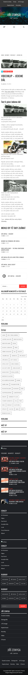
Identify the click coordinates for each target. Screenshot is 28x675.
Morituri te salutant (7, 376)
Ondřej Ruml (5, 384)
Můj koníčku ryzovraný (8, 380)
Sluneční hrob (17, 392)
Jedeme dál (8, 219)
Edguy (2, 518)
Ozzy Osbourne (5, 530)
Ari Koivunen (4, 515)
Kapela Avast (10, 5)
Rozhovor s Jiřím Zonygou (16, 502)
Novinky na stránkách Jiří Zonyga (10, 241)
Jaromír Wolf (5, 355)
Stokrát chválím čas (7, 401)
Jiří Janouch (22, 355)
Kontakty (18, 5)
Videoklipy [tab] (17, 453)
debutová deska (18, 339)
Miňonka (4, 259)
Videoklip (3, 221)
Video (11, 71)
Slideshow (22, 500)
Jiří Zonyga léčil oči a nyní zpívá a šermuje (12, 257)
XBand (17, 409)
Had (15, 351)
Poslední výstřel (15, 384)
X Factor (15, 459)
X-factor (11, 409)
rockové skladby (6, 388)
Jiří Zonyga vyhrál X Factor (16, 461)
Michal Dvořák (15, 372)
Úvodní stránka (7, 1)
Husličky (20, 351)
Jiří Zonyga (21, 1)
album (3, 335)
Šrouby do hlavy (6, 413)
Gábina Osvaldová (6, 351)
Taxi (16, 401)
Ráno (22, 388)
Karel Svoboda (15, 364)
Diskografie (5, 579)
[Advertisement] (14, 40)
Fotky (14, 1)
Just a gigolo (13, 360)
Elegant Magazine (10, 672)
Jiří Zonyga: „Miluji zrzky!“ (8, 265)
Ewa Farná (4, 521)
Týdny (20, 401)
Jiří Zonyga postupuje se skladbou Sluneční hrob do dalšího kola (16, 492)
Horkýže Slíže (4, 524)
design (14, 343)
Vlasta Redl (17, 405)
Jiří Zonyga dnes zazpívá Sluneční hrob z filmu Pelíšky (17, 481)
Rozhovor (16, 388)
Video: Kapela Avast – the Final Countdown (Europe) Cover (12, 249)
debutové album (6, 343)
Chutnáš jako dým (6, 339)
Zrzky (22, 409)
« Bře (2, 320)
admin (4, 84)
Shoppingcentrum (6, 392)
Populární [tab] (4, 453)
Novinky (6, 71)
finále (16, 347)
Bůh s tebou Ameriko (13, 335)
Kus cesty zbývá (9, 92)
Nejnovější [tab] (11, 453)
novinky (19, 380)
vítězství (4, 409)
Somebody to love (13, 396)
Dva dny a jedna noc (7, 347)
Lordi (2, 527)
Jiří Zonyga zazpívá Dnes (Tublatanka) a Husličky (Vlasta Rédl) (17, 471)
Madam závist (5, 372)
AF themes (19, 672)
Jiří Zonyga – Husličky (7, 234)
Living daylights (17, 368)
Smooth (4, 396)
